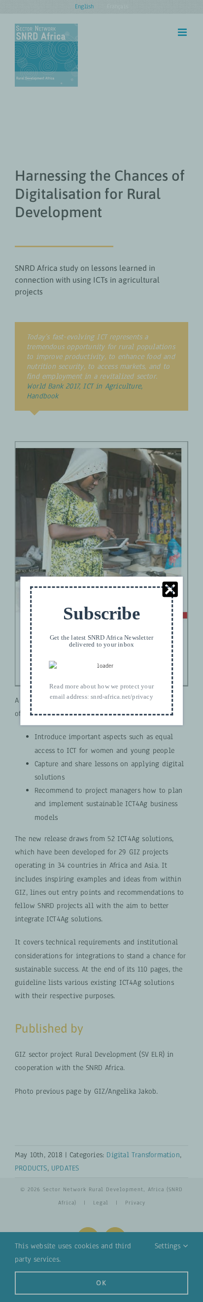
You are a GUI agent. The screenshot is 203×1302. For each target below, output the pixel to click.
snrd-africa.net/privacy (122, 696)
